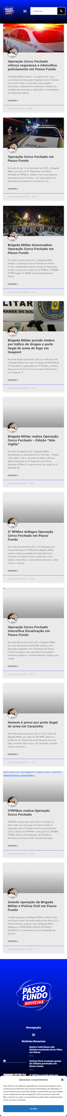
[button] (62, 1079)
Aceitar (33, 1108)
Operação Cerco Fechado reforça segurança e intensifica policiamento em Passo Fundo (32, 65)
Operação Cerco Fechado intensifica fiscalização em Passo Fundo (29, 631)
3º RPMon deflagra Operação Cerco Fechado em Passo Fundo (30, 535)
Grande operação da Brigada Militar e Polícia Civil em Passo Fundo (32, 906)
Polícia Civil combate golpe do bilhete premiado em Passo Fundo (45, 1064)
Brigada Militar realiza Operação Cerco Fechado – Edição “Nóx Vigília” (33, 440)
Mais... (32, 1056)
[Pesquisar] (61, 11)
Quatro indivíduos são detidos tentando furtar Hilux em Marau (45, 1050)
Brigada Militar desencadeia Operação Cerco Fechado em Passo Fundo (31, 248)
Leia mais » (13, 101)
